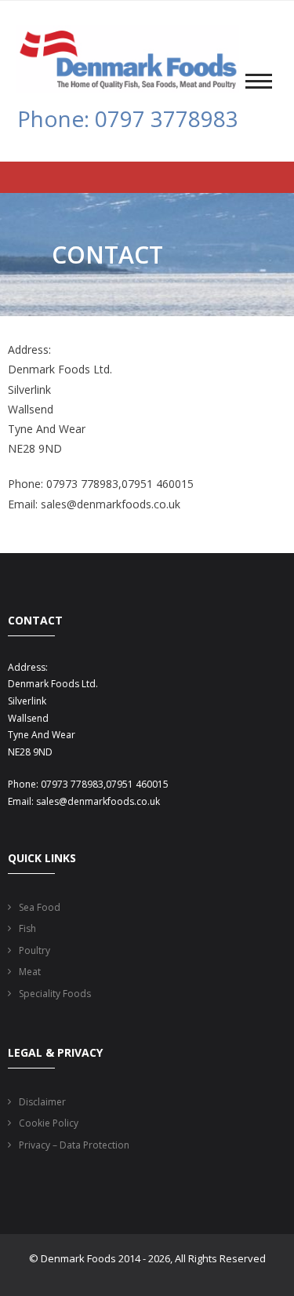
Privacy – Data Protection (74, 1145)
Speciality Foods (55, 993)
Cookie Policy (48, 1123)
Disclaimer (42, 1102)
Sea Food (39, 907)
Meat (30, 971)
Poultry (34, 950)
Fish (27, 928)
